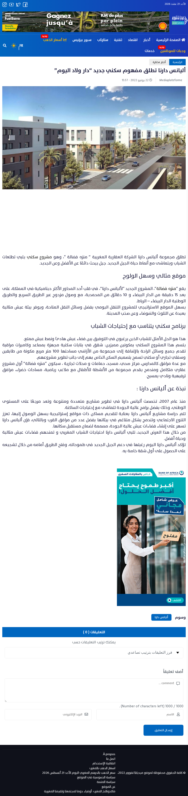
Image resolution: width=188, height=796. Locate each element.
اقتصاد (133, 40)
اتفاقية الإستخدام (103, 763)
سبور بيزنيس (81, 40)
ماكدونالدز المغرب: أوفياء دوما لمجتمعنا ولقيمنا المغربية (79, 791)
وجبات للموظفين (172, 51)
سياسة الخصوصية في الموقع (96, 777)
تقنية (118, 40)
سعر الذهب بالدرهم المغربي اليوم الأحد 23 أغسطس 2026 (78, 772)
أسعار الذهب (53, 40)
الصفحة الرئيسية (168, 40)
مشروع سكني (39, 257)
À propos (109, 754)
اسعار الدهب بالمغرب (102, 768)
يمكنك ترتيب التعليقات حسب (94, 642)
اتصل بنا (110, 758)
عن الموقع (108, 786)
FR (21, 46)
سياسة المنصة (106, 782)
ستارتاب (102, 40)
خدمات (150, 51)
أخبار (146, 40)
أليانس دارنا (161, 617)
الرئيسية (177, 62)
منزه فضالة (166, 288)
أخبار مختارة (159, 62)
